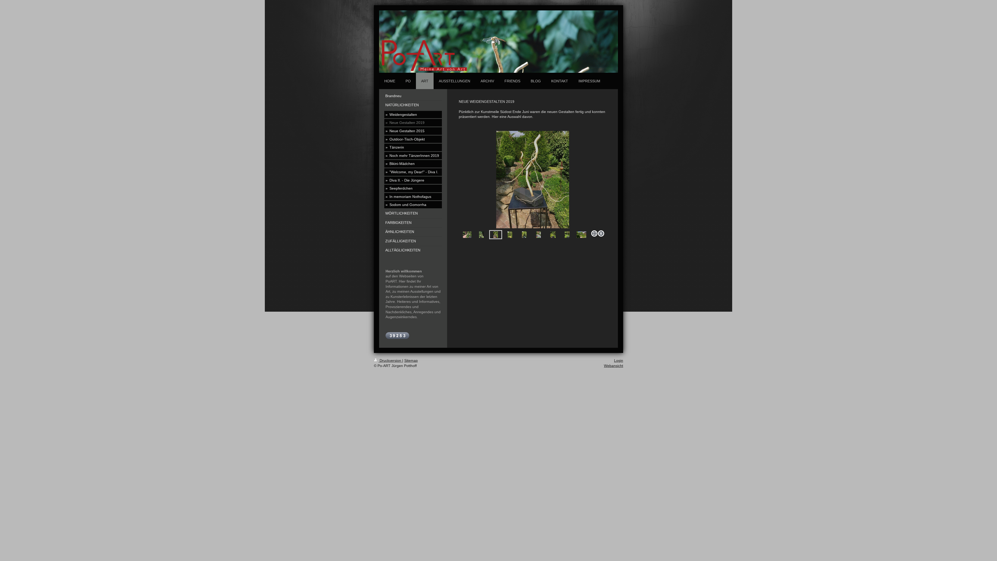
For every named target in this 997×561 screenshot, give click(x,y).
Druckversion (390, 360)
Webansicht (613, 366)
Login (618, 360)
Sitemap (411, 360)
